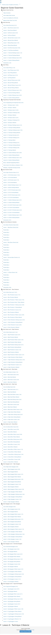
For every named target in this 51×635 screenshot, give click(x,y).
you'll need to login (30, 629)
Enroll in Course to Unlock (25, 631)
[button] (0, 1)
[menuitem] (0, 3)
